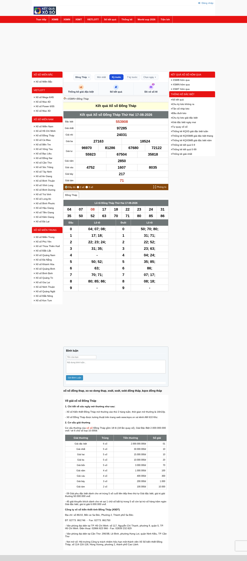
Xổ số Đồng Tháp (44, 135)
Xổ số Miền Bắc (43, 74)
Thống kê (126, 19)
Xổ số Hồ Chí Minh (45, 131)
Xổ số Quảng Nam (45, 255)
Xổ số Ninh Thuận (45, 287)
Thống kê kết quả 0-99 (184, 149)
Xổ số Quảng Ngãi (45, 291)
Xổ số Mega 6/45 (44, 97)
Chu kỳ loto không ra (183, 104)
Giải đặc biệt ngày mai (184, 122)
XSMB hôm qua (181, 80)
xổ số (89, 428)
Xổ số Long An (43, 199)
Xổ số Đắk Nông (44, 296)
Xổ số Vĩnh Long (44, 185)
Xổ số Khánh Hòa (44, 264)
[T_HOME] (64, 98)
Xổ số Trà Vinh (43, 194)
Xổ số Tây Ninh (43, 171)
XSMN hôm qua (181, 84)
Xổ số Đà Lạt (42, 221)
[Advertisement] (123, 47)
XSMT (78, 19)
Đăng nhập (207, 3)
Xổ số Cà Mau (43, 140)
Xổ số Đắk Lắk (43, 250)
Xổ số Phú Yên (43, 241)
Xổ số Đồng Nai (43, 158)
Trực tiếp (41, 19)
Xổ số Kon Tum (43, 300)
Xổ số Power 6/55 (44, 106)
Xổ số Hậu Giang (44, 208)
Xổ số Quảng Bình (45, 268)
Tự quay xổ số (180, 126)
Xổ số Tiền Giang (44, 212)
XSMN (67, 19)
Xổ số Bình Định (44, 273)
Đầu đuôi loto (179, 113)
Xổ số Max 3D (43, 110)
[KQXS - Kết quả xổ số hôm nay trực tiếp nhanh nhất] (45, 13)
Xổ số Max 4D (43, 101)
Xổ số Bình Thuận (45, 180)
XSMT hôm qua (181, 89)
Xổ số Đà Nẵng (43, 259)
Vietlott (39, 90)
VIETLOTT (93, 19)
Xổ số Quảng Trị (44, 277)
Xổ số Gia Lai (42, 282)
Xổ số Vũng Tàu (44, 149)
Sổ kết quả (110, 19)
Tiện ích (165, 19)
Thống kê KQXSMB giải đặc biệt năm (192, 140)
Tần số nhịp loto (180, 108)
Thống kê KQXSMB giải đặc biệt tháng (192, 135)
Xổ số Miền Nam (43, 119)
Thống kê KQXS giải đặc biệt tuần (190, 131)
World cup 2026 (146, 19)
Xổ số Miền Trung (45, 230)
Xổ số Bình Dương (45, 189)
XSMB (55, 19)
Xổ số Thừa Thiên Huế (47, 246)
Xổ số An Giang (43, 176)
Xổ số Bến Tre (43, 144)
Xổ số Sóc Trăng (44, 167)
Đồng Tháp (81, 77)
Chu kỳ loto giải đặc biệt (185, 117)
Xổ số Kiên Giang (44, 217)
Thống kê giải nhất (182, 154)
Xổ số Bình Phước (45, 203)
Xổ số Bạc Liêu (43, 153)
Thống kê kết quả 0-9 (183, 145)
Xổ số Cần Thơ (43, 162)
